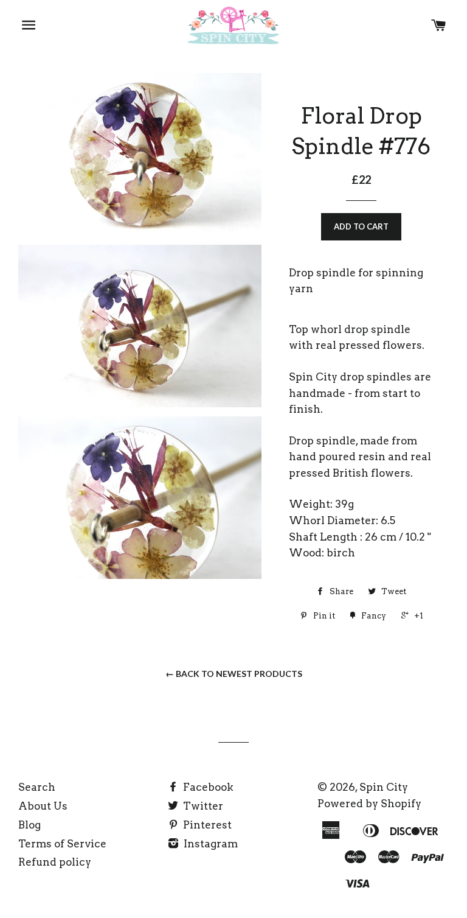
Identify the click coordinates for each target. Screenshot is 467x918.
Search (36, 787)
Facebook (207, 787)
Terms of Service (62, 844)
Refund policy (54, 862)
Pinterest (206, 825)
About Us (42, 806)
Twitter (202, 806)
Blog (29, 825)
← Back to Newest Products (233, 673)
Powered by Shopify (369, 803)
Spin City (383, 787)
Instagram (209, 844)
